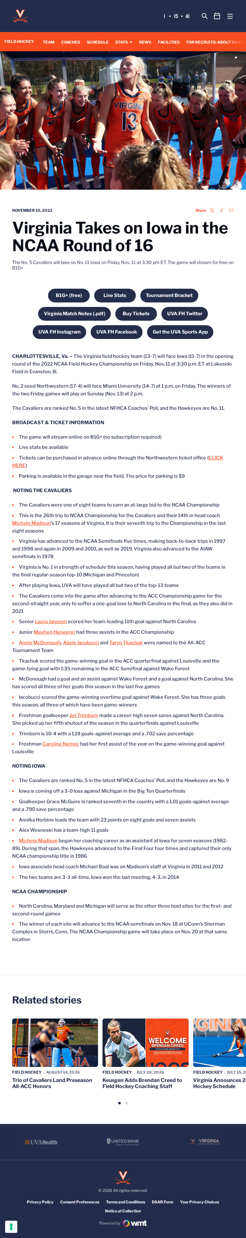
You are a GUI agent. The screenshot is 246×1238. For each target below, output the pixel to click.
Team (48, 42)
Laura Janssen (51, 621)
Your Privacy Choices (199, 1202)
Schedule (98, 42)
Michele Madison (31, 523)
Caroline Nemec (61, 744)
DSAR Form (162, 1202)
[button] (119, 1103)
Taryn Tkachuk (126, 643)
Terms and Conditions (125, 1202)
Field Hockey (27, 1072)
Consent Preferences (79, 1202)
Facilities (169, 42)
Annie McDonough (40, 643)
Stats (121, 42)
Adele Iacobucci (81, 643)
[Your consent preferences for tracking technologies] (11, 1227)
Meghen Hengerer (54, 632)
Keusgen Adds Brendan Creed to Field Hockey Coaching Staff (142, 1083)
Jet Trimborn (84, 715)
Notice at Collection (123, 1211)
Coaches (70, 42)
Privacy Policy (40, 1202)
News (145, 42)
